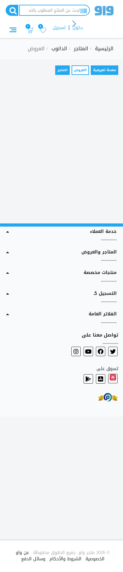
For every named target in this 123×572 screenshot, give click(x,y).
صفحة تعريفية (104, 70)
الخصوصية (94, 559)
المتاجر (81, 48)
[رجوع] (74, 24)
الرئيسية (104, 48)
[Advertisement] (61, 147)
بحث (12, 10)
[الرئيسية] (104, 12)
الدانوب (59, 48)
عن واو (22, 552)
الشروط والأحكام (65, 559)
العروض (79, 71)
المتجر (62, 70)
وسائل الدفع (33, 559)
